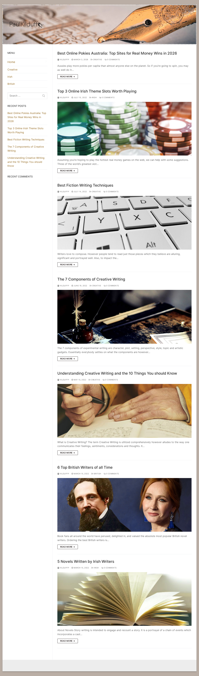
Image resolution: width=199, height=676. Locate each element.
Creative (97, 59)
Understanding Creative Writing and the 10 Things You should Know (117, 373)
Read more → (67, 76)
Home (11, 62)
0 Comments (113, 59)
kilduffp (64, 59)
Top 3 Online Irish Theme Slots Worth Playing (97, 91)
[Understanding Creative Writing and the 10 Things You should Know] (124, 411)
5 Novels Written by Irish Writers (85, 561)
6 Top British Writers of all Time (85, 467)
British (97, 474)
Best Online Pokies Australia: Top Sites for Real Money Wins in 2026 (117, 53)
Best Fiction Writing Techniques (85, 185)
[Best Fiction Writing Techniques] (124, 223)
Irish (94, 97)
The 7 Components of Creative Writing (91, 279)
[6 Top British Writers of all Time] (124, 505)
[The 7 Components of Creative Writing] (124, 317)
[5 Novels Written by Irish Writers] (124, 599)
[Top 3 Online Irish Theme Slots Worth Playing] (124, 129)
